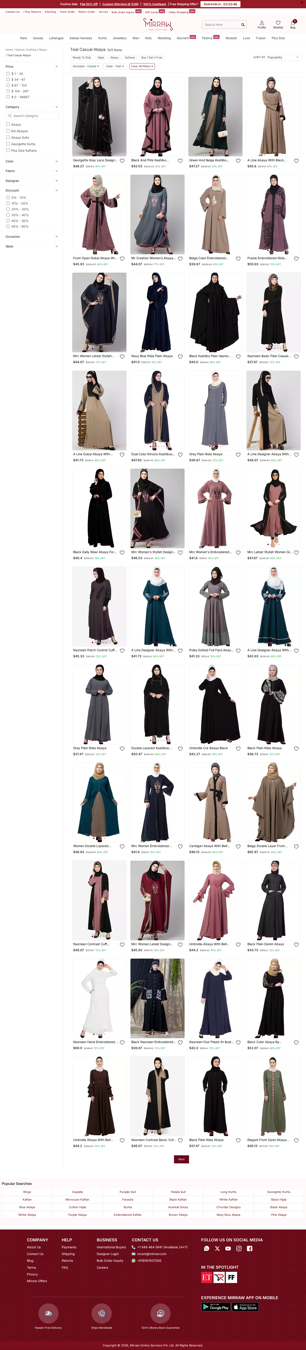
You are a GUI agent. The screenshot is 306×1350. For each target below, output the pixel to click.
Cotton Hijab (77, 1207)
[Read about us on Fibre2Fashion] (231, 1277)
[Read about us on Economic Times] (206, 1277)
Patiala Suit (178, 1192)
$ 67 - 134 (19, 85)
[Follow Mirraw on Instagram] (239, 1249)
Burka (128, 1207)
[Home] (158, 24)
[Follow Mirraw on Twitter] (217, 1249)
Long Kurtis (228, 1192)
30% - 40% (20, 215)
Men (136, 38)
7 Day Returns (32, 11)
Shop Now (103, 149)
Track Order (67, 11)
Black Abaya (278, 1207)
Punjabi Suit (128, 1192)
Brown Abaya (178, 1214)
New (23, 38)
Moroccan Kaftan (77, 1199)
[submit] (243, 24)
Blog (30, 1260)
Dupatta (77, 1192)
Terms (31, 1267)
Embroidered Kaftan (128, 1214)
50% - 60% (20, 226)
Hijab (100, 57)
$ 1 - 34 (17, 73)
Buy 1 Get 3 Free (151, 57)
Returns (67, 1260)
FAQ (65, 1267)
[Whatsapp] (206, 1249)
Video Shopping (181, 12)
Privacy (32, 1274)
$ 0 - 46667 (20, 97)
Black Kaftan (178, 1199)
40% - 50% (20, 220)
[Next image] (121, 116)
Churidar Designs (228, 1207)
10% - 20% (19, 203)
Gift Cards (154, 12)
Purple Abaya (77, 1214)
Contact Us (12, 11)
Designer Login (108, 1254)
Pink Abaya (278, 1214)
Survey (103, 11)
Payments (69, 1247)
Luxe (246, 38)
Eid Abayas (19, 131)
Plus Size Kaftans (24, 150)
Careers (102, 1267)
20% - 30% (20, 209)
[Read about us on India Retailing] (219, 1277)
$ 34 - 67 (18, 79)
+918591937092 (149, 1260)
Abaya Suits (20, 137)
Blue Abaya (27, 1207)
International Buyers (111, 1247)
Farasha (127, 1199)
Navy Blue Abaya (228, 1214)
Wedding (164, 38)
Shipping (68, 1254)
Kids (148, 38)
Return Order (87, 11)
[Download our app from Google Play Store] (216, 1306)
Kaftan (27, 1199)
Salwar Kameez (81, 38)
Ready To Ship (82, 57)
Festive (210, 38)
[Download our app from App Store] (245, 1306)
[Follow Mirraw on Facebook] (250, 1249)
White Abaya (27, 1214)
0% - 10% (18, 197)
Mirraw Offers (37, 1281)
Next (181, 1159)
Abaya (16, 124)
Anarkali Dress (178, 1207)
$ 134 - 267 (20, 91)
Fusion (261, 38)
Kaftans (130, 57)
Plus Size (278, 38)
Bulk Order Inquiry (126, 12)
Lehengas (56, 38)
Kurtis (102, 38)
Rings (27, 1192)
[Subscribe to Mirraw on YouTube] (228, 1249)
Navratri (186, 38)
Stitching (50, 11)
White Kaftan (229, 1199)
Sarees (38, 38)
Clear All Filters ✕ (142, 66)
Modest (231, 38)
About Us (34, 1247)
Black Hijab (278, 1199)
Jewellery (120, 38)
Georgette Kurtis (23, 144)
